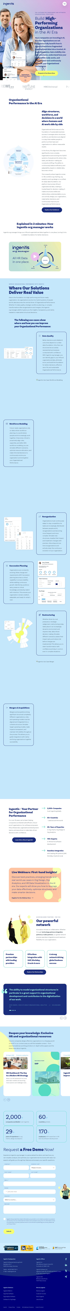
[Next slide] (65, 1018)
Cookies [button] (18, 1307)
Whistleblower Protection (28, 1307)
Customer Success (41, 1293)
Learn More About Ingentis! (24, 840)
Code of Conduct (39, 1307)
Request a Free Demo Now (46, 73)
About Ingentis (40, 1296)
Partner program (40, 1291)
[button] (10, 1010)
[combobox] (5, 1192)
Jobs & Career (39, 1299)
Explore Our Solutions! (52, 210)
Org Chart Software (8, 1293)
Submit (8, 1231)
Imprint (5, 1307)
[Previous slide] (61, 1018)
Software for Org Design (9, 1299)
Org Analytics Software (9, 1296)
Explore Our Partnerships (35, 972)
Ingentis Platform (7, 1291)
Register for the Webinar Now (21, 898)
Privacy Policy (12, 1307)
